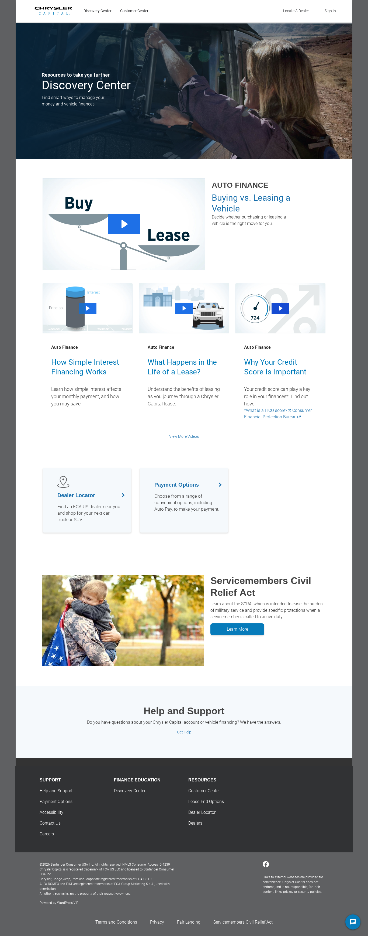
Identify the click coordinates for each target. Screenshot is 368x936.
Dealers (195, 823)
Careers (47, 833)
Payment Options (56, 801)
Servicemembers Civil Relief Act (243, 922)
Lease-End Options (206, 801)
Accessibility (51, 812)
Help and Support (56, 790)
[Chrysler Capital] (53, 10)
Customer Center (134, 11)
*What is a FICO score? (265, 410)
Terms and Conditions (116, 922)
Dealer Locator (202, 812)
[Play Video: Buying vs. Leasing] (124, 224)
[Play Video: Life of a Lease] (184, 308)
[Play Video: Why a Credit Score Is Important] (280, 308)
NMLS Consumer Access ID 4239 (146, 864)
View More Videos (184, 436)
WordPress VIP (67, 903)
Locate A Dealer (296, 11)
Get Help (184, 732)
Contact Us (50, 823)
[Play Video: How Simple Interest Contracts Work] (87, 308)
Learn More (237, 629)
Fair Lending (188, 922)
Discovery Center (98, 11)
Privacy (157, 922)
